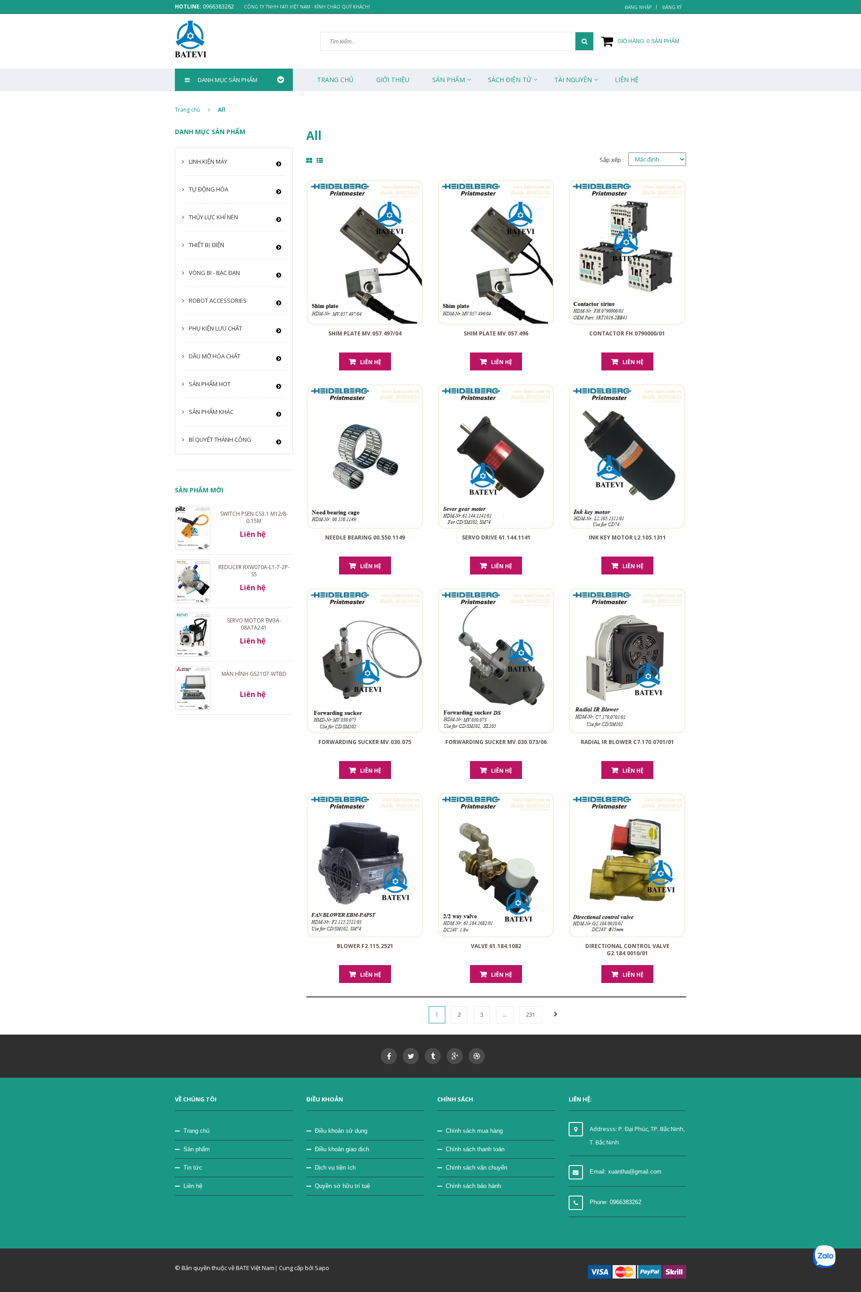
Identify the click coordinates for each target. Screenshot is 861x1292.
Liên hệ (192, 1186)
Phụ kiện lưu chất (215, 328)
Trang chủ (335, 79)
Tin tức (192, 1167)
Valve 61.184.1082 (496, 946)
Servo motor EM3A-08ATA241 (254, 624)
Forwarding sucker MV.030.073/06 (496, 742)
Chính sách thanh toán (475, 1149)
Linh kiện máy (208, 161)
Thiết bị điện (206, 245)
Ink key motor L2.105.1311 (627, 537)
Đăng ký (672, 7)
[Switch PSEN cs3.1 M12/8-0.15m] (192, 527)
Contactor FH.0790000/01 (627, 333)
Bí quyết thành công (220, 439)
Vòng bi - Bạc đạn (214, 273)
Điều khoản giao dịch (342, 1149)
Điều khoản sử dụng (341, 1130)
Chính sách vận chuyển (476, 1167)
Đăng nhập (638, 7)
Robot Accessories (218, 300)
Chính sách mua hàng (474, 1130)
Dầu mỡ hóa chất (214, 356)
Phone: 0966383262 (615, 1202)
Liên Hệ (627, 79)
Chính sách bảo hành (473, 1186)
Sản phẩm (448, 79)
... (505, 1014)
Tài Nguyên (573, 79)
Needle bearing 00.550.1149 (365, 537)
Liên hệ (370, 362)
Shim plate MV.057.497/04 (364, 333)
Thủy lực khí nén (213, 217)
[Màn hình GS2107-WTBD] (192, 687)
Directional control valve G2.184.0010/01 (627, 949)
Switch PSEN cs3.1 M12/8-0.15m (254, 517)
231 (530, 1014)
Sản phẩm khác (211, 412)
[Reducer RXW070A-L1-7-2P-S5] (192, 581)
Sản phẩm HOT (209, 384)
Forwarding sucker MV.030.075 (364, 742)
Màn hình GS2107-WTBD (254, 674)
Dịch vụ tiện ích (335, 1167)
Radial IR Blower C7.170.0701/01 (627, 742)
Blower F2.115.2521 (365, 946)
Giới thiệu (392, 79)
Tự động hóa (208, 189)
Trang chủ (196, 1130)
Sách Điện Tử (509, 79)
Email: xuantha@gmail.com (625, 1171)
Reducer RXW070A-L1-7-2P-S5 (254, 570)
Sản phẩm (196, 1149)
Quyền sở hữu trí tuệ (342, 1186)
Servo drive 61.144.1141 (496, 537)
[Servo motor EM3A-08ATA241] (192, 634)
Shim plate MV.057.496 (496, 333)
